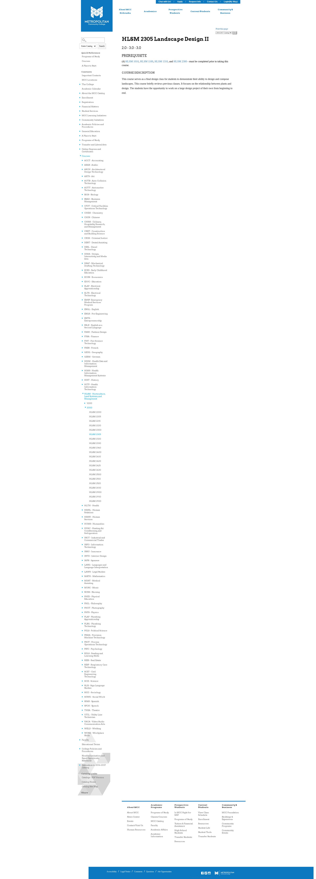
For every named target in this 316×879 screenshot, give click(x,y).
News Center (133, 817)
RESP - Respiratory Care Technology (95, 665)
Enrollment (87, 97)
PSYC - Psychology (93, 649)
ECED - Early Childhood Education (95, 271)
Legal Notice (125, 871)
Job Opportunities (164, 871)
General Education (91, 131)
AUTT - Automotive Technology (94, 188)
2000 (89, 407)
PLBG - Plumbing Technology (92, 624)
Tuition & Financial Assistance (183, 824)
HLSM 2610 (95, 487)
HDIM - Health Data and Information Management (95, 363)
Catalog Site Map (90, 786)
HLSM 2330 (95, 443)
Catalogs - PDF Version (93, 777)
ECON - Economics (93, 277)
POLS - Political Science (95, 630)
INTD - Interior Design (95, 556)
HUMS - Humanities (94, 524)
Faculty (85, 740)
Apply (180, 1)
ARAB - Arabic (91, 165)
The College (88, 84)
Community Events (228, 831)
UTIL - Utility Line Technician (93, 715)
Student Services (90, 111)
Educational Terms (91, 744)
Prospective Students (176, 11)
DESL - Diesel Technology (90, 248)
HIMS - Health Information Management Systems (95, 373)
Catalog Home (89, 782)
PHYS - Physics (91, 612)
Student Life (204, 828)
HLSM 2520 (95, 483)
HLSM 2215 (94, 421)
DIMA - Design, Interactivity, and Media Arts (95, 256)
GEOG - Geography (93, 352)
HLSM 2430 (95, 470)
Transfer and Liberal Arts (94, 144)
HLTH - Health (91, 505)
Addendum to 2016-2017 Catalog (94, 766)
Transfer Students (183, 837)
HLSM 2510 (95, 479)
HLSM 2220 (95, 425)
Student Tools (204, 832)
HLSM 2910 (95, 496)
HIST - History (91, 380)
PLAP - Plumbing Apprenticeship (92, 617)
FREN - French (91, 348)
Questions (150, 871)
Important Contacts (91, 75)
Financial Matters (90, 106)
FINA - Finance (91, 336)
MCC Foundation (230, 812)
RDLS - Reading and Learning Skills (93, 654)
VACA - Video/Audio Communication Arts (94, 722)
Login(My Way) (231, 1)
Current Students (200, 11)
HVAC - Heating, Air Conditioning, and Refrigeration (94, 530)
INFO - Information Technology (93, 545)
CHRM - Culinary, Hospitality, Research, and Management (94, 224)
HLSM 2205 (95, 416)
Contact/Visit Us (135, 825)
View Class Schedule (203, 813)
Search (102, 46)
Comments (138, 871)
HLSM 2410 (95, 456)
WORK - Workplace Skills (94, 734)
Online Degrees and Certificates (91, 150)
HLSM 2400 (95, 452)
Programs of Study (91, 56)
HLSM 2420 (95, 461)
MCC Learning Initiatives (94, 115)
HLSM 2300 (95, 430)
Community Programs (228, 824)
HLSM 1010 (132, 61)
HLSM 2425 (95, 465)
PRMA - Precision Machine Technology (94, 636)
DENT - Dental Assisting (95, 242)
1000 (89, 403)
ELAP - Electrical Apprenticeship (92, 287)
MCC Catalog (157, 821)
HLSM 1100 (146, 61)
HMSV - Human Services (92, 518)
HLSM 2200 (95, 412)
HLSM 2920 (95, 501)
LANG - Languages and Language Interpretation (96, 566)
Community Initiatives (93, 120)
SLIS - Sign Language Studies (94, 686)
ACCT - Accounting (93, 160)
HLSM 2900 (95, 492)
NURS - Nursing (92, 592)
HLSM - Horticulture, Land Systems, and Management (94, 396)
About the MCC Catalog (93, 93)
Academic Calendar (91, 89)
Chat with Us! (164, 1)
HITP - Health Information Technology (91, 387)
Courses (86, 61)
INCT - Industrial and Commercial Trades (94, 538)
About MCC (133, 812)
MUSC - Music (91, 587)
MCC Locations (89, 80)
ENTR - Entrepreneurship (93, 319)
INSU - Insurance (92, 551)
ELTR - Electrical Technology (92, 294)
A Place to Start (89, 65)
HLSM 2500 (95, 474)
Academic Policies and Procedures (93, 125)
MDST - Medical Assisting (92, 581)
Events (130, 821)
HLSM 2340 (95, 447)
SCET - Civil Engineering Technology (90, 674)
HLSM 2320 (95, 439)
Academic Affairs (159, 829)
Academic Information (157, 835)
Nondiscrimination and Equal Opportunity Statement (93, 758)
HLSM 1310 (161, 61)
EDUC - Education (92, 281)
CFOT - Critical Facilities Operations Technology (96, 207)
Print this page (222, 29)
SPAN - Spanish (91, 701)
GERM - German (92, 356)
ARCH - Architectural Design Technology (94, 170)
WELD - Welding (92, 728)
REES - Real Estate (92, 660)
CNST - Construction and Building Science (94, 232)
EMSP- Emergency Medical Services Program (93, 302)
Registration (88, 102)
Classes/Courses (159, 817)
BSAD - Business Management (92, 200)
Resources (179, 841)
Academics (150, 11)
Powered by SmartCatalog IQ (201, 877)
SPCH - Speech (91, 705)
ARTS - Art (89, 176)
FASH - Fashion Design (95, 332)
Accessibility (112, 871)
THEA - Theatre (92, 710)
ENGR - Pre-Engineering (96, 313)
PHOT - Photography (94, 608)
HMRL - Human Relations (92, 511)
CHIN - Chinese (92, 217)
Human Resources (136, 829)
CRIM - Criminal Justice (95, 238)
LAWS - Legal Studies (94, 572)
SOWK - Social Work (94, 697)
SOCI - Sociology (92, 692)
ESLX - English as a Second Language (93, 326)
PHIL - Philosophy (93, 603)
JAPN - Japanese (91, 560)
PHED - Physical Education (92, 597)
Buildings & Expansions (227, 818)
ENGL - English (91, 309)
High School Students (180, 831)
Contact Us (212, 1)
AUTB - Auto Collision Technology (95, 181)
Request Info (195, 1)
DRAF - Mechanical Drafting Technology (94, 264)
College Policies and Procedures (92, 749)
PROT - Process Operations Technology (95, 643)
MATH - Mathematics (94, 576)
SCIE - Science (91, 681)
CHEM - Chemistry (93, 213)
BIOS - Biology (91, 194)
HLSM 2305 (95, 434)
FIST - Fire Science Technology (93, 342)
